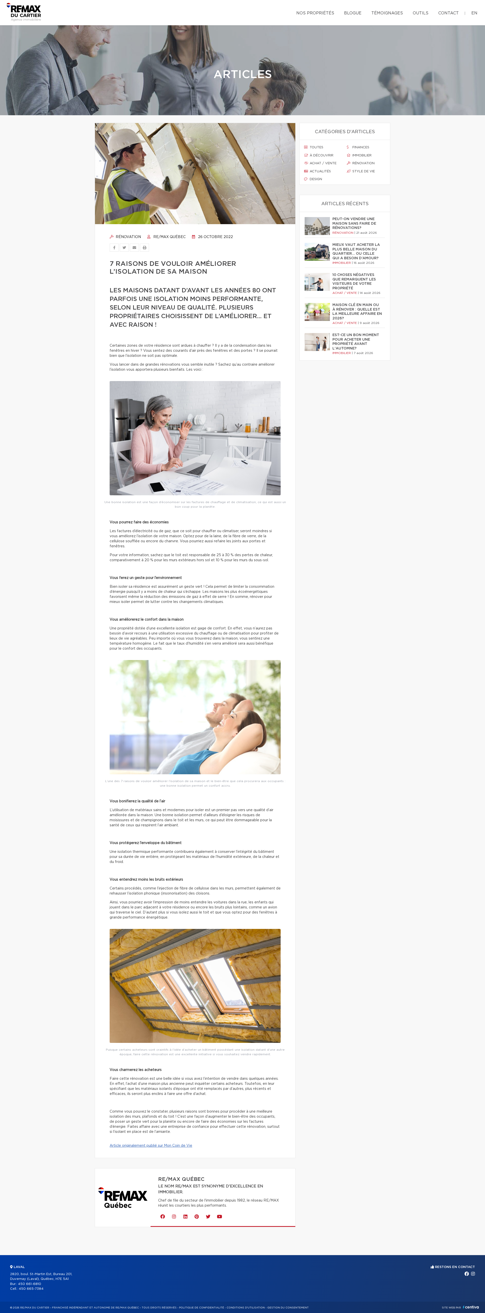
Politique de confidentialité (201, 1307)
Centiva (471, 1307)
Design (315, 179)
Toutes (316, 147)
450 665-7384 (31, 1289)
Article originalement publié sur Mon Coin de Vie (151, 1145)
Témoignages (387, 13)
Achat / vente (322, 163)
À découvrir (321, 155)
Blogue (352, 13)
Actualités (320, 171)
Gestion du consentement (288, 1307)
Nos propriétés (315, 13)
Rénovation (128, 237)
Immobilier (361, 155)
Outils (420, 13)
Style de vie (363, 171)
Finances (360, 147)
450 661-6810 (29, 1284)
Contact (448, 13)
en (474, 13)
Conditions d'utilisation (246, 1307)
